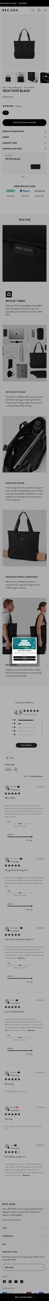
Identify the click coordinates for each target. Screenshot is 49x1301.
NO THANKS (24, 659)
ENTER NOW (25, 657)
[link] (24, 643)
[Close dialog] (35, 638)
